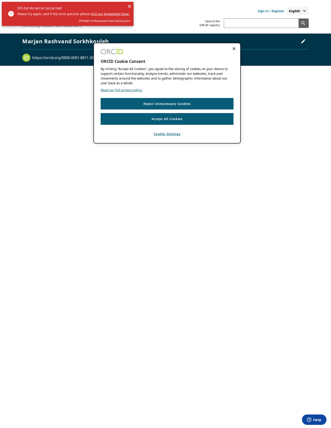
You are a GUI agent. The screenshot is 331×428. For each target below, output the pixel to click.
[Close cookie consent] (234, 49)
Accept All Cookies (167, 119)
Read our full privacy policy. (121, 90)
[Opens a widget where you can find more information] (314, 420)
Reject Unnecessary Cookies (166, 104)
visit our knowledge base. (110, 14)
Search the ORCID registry (210, 23)
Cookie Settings (167, 134)
